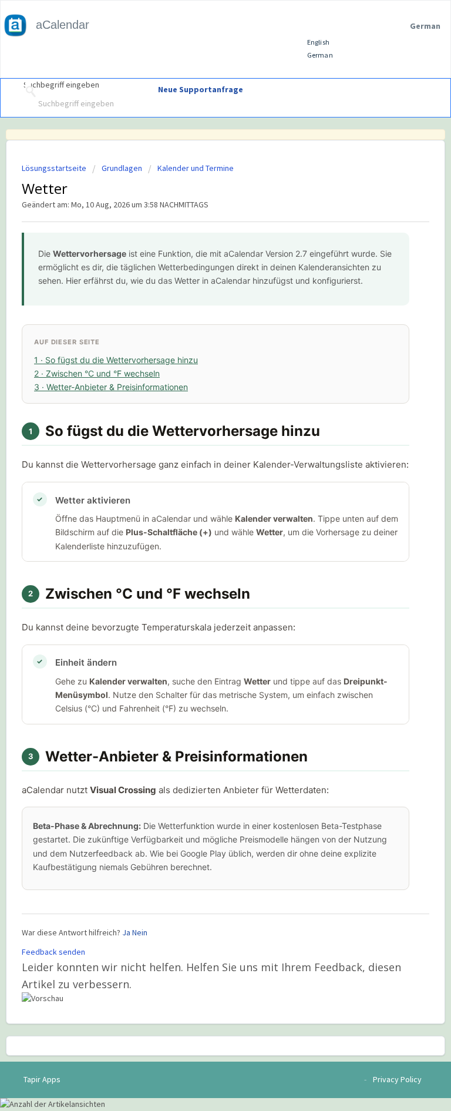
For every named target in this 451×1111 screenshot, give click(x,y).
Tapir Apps (41, 1079)
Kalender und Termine (195, 168)
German (320, 55)
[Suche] (28, 91)
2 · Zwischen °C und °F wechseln (97, 373)
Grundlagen (122, 168)
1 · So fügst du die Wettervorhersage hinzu (116, 360)
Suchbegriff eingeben (61, 85)
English (318, 42)
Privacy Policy (397, 1079)
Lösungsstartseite (55, 168)
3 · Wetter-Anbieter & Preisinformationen (111, 387)
